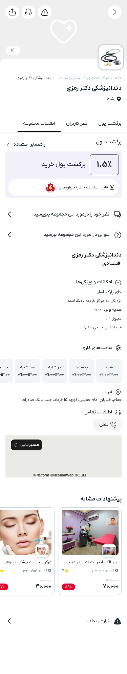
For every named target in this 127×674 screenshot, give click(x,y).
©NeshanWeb (61, 475)
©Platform (41, 475)
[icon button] (115, 12)
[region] (63, 456)
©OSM (80, 475)
